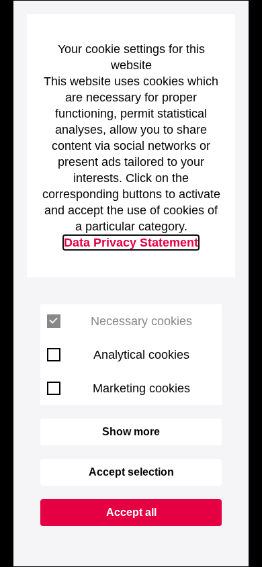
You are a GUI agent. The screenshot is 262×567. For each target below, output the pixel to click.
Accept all (131, 512)
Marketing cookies (141, 388)
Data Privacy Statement (131, 242)
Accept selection (131, 472)
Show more (131, 431)
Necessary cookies (141, 321)
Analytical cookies (141, 354)
